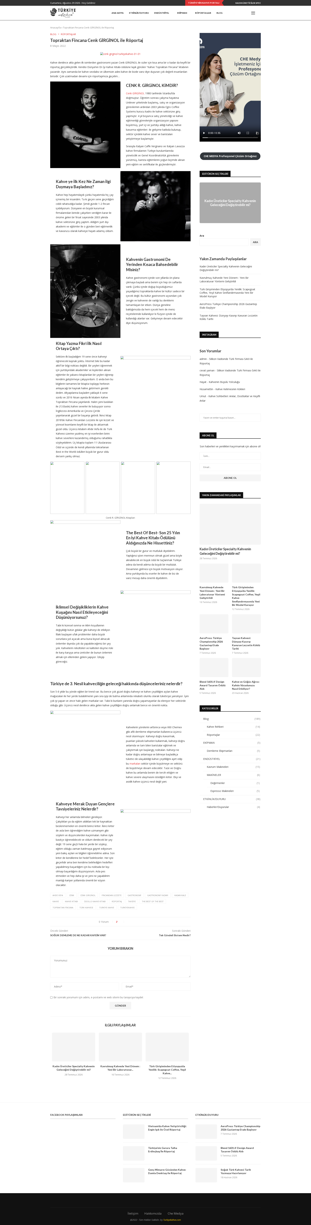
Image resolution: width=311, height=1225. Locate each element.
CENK (71, 895)
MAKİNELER (233, 775)
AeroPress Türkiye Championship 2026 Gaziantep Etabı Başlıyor (211, 643)
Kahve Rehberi (233, 726)
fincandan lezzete (111, 895)
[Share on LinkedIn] (136, 921)
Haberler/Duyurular (233, 807)
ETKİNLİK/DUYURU (231, 799)
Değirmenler (235, 783)
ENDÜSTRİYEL (161, 13)
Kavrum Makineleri (233, 767)
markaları (135, 763)
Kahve (56, 901)
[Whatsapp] (248, 13)
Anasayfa (55, 27)
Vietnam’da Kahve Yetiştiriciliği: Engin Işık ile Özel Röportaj (167, 1128)
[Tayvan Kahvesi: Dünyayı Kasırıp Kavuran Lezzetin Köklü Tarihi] (246, 624)
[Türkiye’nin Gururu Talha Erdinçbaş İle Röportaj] (134, 1153)
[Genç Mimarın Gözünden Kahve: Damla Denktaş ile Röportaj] (134, 1175)
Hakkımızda (153, 1213)
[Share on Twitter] (132, 921)
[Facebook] (234, 13)
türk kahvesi (86, 907)
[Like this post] (121, 921)
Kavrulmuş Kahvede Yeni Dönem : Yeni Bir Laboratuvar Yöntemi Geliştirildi (224, 279)
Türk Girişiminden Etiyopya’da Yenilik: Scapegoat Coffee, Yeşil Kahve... (167, 1070)
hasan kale (180, 895)
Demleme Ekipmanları (233, 750)
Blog (219, 13)
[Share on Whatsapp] (140, 921)
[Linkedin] (244, 13)
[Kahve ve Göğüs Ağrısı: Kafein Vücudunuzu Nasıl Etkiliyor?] (246, 667)
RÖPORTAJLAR (203, 13)
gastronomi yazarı (157, 895)
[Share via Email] (144, 921)
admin (203, 359)
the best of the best (153, 901)
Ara (202, 235)
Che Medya (176, 1213)
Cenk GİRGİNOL (135, 93)
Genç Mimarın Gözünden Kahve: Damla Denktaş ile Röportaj (167, 1171)
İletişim (133, 1213)
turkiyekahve (127, 907)
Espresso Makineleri (235, 791)
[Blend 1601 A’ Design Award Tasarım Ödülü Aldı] (214, 667)
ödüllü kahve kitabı (95, 901)
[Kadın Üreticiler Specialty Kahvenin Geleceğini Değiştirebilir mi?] (73, 1047)
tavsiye (132, 901)
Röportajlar (68, 34)
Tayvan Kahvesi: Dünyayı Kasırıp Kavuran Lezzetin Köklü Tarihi (246, 643)
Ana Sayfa (118, 13)
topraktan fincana (63, 907)
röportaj (117, 901)
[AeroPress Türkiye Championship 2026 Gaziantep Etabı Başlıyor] (214, 624)
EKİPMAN (182, 13)
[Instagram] (241, 13)
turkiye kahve (106, 907)
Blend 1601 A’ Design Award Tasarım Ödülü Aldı (213, 685)
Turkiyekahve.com (172, 1219)
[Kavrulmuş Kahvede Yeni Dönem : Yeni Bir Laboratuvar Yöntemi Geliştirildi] (120, 1047)
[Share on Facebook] (129, 921)
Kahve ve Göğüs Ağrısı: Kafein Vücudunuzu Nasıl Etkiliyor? (246, 685)
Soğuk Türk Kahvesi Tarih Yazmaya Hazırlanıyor (236, 1171)
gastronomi (134, 895)
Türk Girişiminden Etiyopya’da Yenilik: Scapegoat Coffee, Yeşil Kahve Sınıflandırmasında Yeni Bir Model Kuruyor (227, 293)
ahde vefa (58, 895)
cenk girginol (88, 895)
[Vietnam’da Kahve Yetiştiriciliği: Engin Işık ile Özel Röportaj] (134, 1131)
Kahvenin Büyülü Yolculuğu (224, 382)
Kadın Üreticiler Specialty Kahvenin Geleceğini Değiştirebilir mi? (230, 203)
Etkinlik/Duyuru (139, 13)
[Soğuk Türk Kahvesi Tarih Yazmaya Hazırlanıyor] (206, 1175)
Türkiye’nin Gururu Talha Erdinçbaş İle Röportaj (162, 1149)
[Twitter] (237, 13)
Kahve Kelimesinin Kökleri (230, 389)
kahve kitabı (71, 901)
